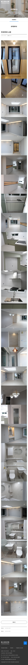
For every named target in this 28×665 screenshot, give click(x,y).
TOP (25, 643)
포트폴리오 (14, 19)
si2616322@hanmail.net (10, 659)
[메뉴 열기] (26, 2)
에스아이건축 (5, 2)
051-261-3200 (16, 657)
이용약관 (11, 648)
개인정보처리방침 (4, 648)
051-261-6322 (6, 657)
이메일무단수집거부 (19, 648)
